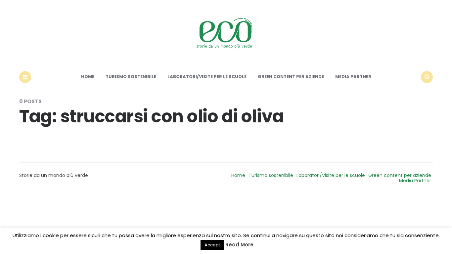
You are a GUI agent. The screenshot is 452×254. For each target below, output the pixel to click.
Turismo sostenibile (131, 76)
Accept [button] (212, 245)
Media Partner (353, 76)
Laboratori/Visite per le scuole (207, 76)
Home (87, 76)
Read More (239, 244)
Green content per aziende (291, 76)
